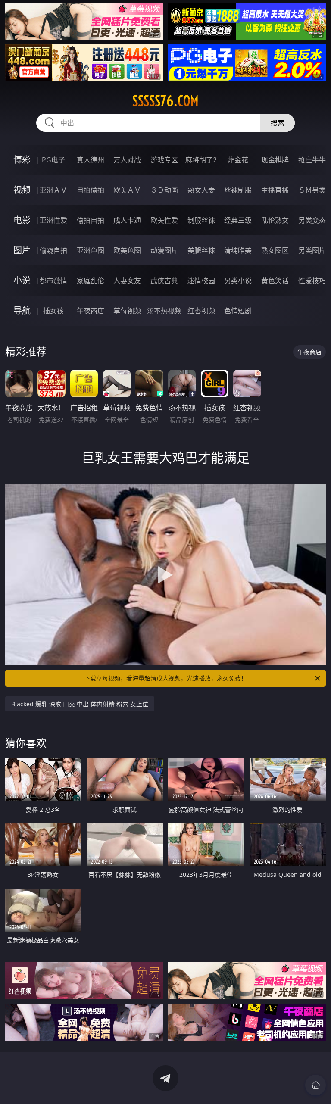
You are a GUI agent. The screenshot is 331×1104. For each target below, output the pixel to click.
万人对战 (127, 160)
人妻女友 (127, 280)
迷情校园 (201, 280)
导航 (22, 310)
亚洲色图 (90, 250)
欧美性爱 (164, 220)
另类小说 (238, 280)
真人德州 (90, 160)
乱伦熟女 (275, 220)
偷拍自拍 (90, 220)
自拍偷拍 (90, 190)
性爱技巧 (312, 280)
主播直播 (275, 190)
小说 (22, 280)
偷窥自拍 (53, 250)
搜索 (277, 123)
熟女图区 (275, 250)
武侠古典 (164, 280)
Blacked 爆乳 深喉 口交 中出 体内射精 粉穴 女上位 (79, 704)
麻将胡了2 (201, 160)
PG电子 (53, 160)
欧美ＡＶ (127, 190)
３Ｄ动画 (164, 190)
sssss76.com (165, 100)
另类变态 (312, 220)
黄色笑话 (275, 280)
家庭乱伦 (90, 280)
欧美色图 (127, 250)
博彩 (22, 159)
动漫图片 (164, 250)
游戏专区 (164, 160)
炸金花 (238, 160)
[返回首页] (315, 1085)
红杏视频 (201, 310)
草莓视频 (127, 310)
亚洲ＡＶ (53, 190)
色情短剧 (238, 310)
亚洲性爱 (53, 220)
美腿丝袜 (201, 250)
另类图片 (312, 250)
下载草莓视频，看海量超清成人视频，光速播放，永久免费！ (165, 678)
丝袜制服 (238, 190)
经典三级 (238, 220)
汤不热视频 (164, 310)
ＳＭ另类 (312, 190)
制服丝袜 (201, 220)
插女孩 (53, 310)
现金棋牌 (275, 160)
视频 (22, 190)
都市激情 (53, 280)
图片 (22, 250)
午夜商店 (90, 310)
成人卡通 (127, 220)
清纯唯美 (238, 250)
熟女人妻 (201, 190)
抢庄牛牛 (312, 160)
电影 (22, 220)
